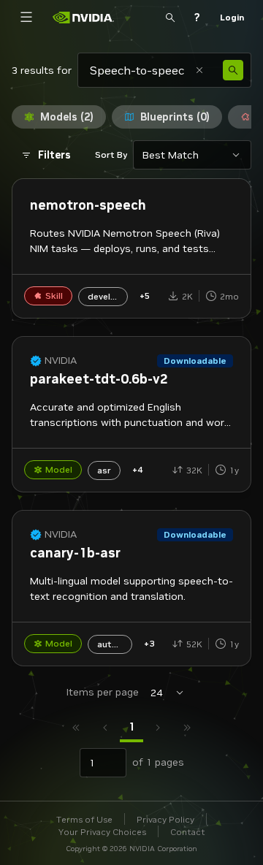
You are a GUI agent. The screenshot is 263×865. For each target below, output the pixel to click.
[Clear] (199, 70)
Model (58, 469)
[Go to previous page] (105, 727)
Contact (187, 831)
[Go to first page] (76, 727)
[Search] (170, 17)
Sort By (111, 154)
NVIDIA (61, 360)
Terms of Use (84, 819)
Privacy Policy (165, 819)
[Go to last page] (187, 727)
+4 (137, 469)
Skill (54, 295)
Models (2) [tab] (67, 116)
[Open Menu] (26, 17)
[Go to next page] (157, 727)
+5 (145, 295)
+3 (149, 643)
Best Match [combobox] (170, 154)
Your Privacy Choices (102, 831)
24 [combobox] (156, 692)
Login (232, 17)
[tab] (131, 727)
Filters (54, 154)
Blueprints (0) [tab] (175, 116)
